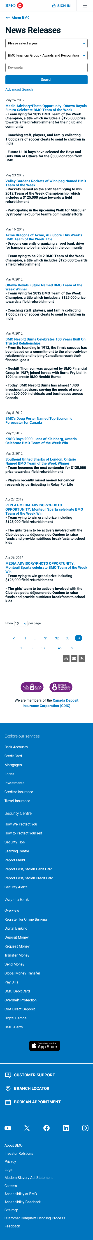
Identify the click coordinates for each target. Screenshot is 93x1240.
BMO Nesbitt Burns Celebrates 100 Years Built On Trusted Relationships (45, 341)
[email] (74, 658)
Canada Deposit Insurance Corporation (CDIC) (50, 703)
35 (21, 648)
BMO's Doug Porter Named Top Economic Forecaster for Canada (38, 420)
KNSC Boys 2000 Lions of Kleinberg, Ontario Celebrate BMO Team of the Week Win (41, 441)
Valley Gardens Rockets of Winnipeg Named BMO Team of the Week (45, 183)
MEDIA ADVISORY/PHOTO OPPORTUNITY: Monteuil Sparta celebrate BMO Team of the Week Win (46, 568)
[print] (66, 658)
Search (46, 79)
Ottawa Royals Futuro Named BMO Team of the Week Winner (43, 287)
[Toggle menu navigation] (85, 5)
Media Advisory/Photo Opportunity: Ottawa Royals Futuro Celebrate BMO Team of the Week (46, 108)
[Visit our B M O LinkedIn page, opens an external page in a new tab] (66, 1128)
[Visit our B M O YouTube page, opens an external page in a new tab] (8, 1128)
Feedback (12, 1226)
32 (57, 638)
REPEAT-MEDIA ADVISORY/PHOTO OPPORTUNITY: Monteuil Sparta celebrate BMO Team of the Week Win (44, 509)
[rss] (82, 658)
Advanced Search (19, 90)
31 (46, 638)
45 (60, 648)
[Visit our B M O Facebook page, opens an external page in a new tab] (46, 1128)
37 (43, 648)
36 (32, 648)
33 (68, 638)
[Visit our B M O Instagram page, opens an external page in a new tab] (85, 1128)
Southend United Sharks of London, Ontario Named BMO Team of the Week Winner (40, 461)
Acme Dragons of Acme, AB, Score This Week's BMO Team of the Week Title (43, 237)
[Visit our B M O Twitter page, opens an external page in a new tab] (27, 1128)
